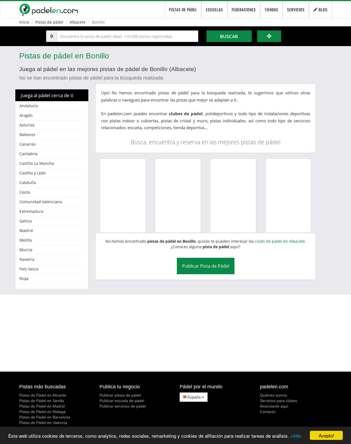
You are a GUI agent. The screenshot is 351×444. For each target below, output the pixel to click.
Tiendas (271, 9)
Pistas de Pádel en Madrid (42, 406)
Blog (322, 9)
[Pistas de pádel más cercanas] (269, 36)
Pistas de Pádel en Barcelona (44, 417)
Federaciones (244, 9)
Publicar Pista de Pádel (205, 266)
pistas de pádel (183, 9)
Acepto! (326, 435)
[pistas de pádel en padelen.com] (48, 9)
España (194, 397)
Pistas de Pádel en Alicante (42, 395)
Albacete (78, 22)
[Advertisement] (175, 333)
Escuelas (214, 9)
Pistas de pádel (49, 22)
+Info (295, 435)
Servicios (296, 9)
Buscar (229, 36)
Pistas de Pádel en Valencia (43, 422)
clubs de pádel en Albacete (280, 241)
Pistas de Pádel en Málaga (42, 411)
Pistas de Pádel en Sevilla (41, 400)
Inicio (24, 22)
